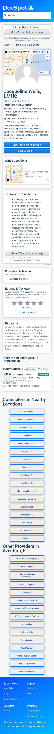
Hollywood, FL (27, 451)
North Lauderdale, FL (27, 420)
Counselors (33, 45)
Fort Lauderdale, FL (27, 531)
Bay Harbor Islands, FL (27, 443)
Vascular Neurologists (27, 664)
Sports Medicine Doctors (27, 656)
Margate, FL (27, 467)
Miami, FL (27, 459)
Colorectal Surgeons (27, 584)
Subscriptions (10, 699)
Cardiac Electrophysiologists (27, 558)
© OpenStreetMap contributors (30, 52)
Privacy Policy (33, 710)
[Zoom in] (47, 52)
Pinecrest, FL (27, 538)
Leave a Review (22, 297)
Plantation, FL (27, 515)
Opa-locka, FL (27, 475)
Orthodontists (27, 632)
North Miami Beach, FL (27, 491)
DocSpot (15, 7)
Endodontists (27, 592)
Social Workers (27, 648)
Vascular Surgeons (27, 672)
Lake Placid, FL (27, 483)
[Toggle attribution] (6, 52)
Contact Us (32, 688)
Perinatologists (27, 640)
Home (6, 45)
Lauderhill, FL (27, 435)
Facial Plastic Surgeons (27, 600)
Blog (6, 693)
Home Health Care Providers (27, 608)
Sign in (7, 710)
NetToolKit (12, 52)
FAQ (29, 693)
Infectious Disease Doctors (27, 616)
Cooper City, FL (27, 507)
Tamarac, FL (27, 523)
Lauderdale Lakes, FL (27, 499)
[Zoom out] (47, 56)
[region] (27, 62)
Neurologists (27, 624)
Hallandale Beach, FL (27, 412)
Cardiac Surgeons (27, 566)
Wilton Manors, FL (27, 427)
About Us (8, 688)
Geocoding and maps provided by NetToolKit (24, 722)
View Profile (43, 369)
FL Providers (18, 45)
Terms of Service (34, 716)
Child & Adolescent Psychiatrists (27, 575)
